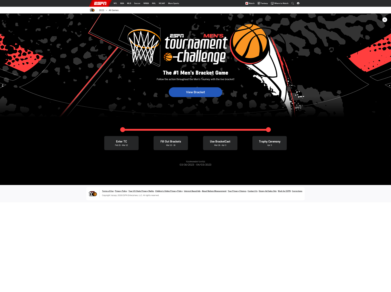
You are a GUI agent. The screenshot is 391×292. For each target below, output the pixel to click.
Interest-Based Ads (192, 191)
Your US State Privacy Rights (141, 191)
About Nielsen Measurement (214, 191)
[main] (195, 152)
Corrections (297, 191)
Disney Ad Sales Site (268, 191)
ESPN (100, 3)
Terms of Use (108, 191)
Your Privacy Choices (237, 191)
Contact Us (253, 191)
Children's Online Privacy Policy (169, 191)
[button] (292, 3)
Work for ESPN (284, 191)
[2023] (106, 10)
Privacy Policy (121, 191)
